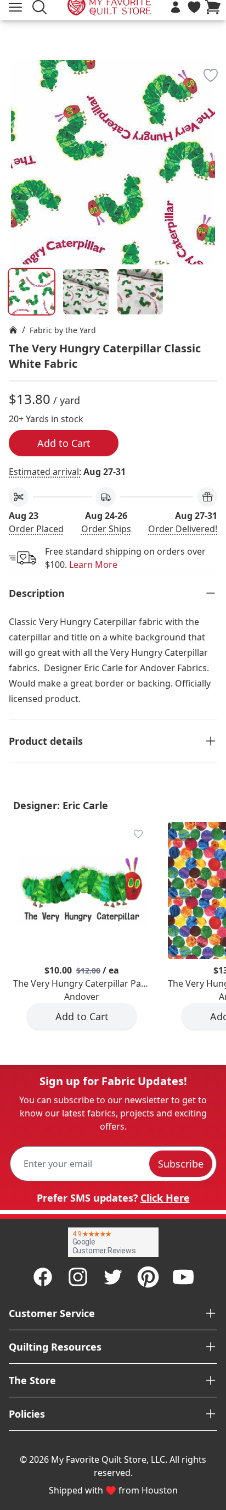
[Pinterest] (148, 1277)
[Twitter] (113, 1277)
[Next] (212, 128)
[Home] (13, 329)
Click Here (165, 1197)
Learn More (93, 564)
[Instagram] (78, 1277)
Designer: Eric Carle (60, 805)
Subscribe (181, 1163)
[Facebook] (43, 1277)
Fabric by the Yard (63, 330)
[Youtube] (183, 1277)
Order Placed (36, 529)
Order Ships (106, 529)
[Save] (211, 75)
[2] (140, 291)
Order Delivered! (182, 529)
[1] (86, 291)
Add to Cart (64, 443)
